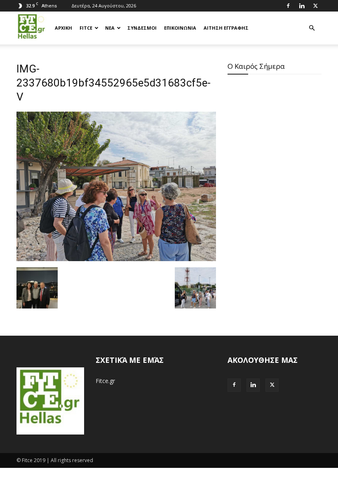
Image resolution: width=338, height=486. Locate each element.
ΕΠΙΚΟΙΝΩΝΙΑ (180, 28)
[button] (312, 28)
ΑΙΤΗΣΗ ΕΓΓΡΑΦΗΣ (226, 28)
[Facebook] (288, 6)
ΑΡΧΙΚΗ (63, 28)
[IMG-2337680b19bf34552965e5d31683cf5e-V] (116, 258)
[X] (315, 6)
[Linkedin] (302, 6)
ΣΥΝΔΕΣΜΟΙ (142, 28)
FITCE (86, 28)
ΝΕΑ (110, 28)
